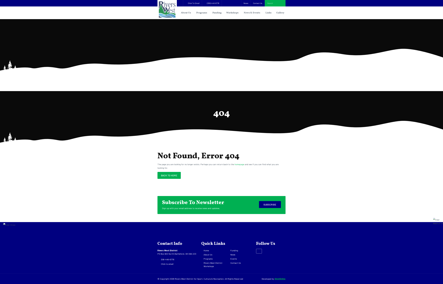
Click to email (194, 3)
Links (268, 12)
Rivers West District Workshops (213, 265)
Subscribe (269, 204)
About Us (186, 12)
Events (233, 258)
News (246, 3)
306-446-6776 (167, 259)
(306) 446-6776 (213, 3)
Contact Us (257, 3)
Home (206, 250)
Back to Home (169, 175)
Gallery (280, 12)
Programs (201, 12)
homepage (239, 164)
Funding (217, 12)
